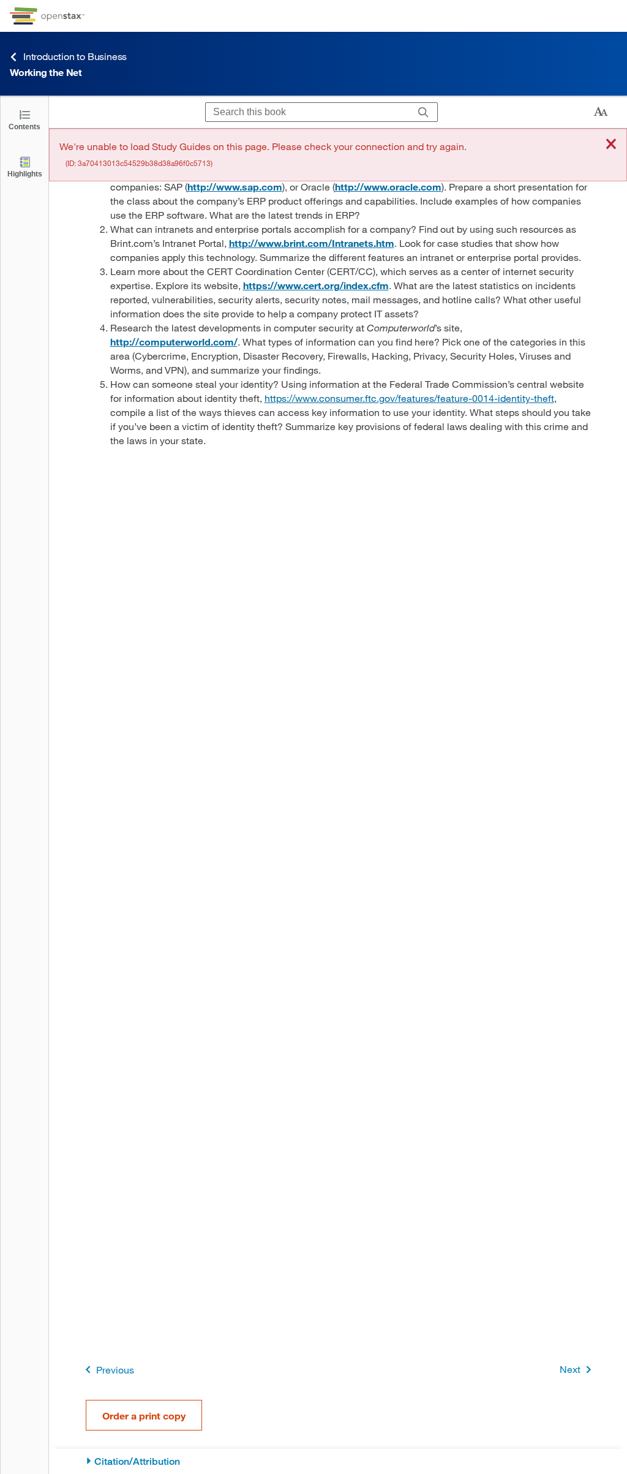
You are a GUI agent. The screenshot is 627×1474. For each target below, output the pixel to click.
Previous (115, 1369)
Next (570, 1369)
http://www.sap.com (234, 186)
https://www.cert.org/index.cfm (316, 285)
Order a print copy (144, 1415)
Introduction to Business (75, 56)
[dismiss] (611, 144)
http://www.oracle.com (388, 186)
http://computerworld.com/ (174, 341)
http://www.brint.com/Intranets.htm (311, 243)
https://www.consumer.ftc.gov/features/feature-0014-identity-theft (409, 398)
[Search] (423, 112)
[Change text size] (600, 112)
